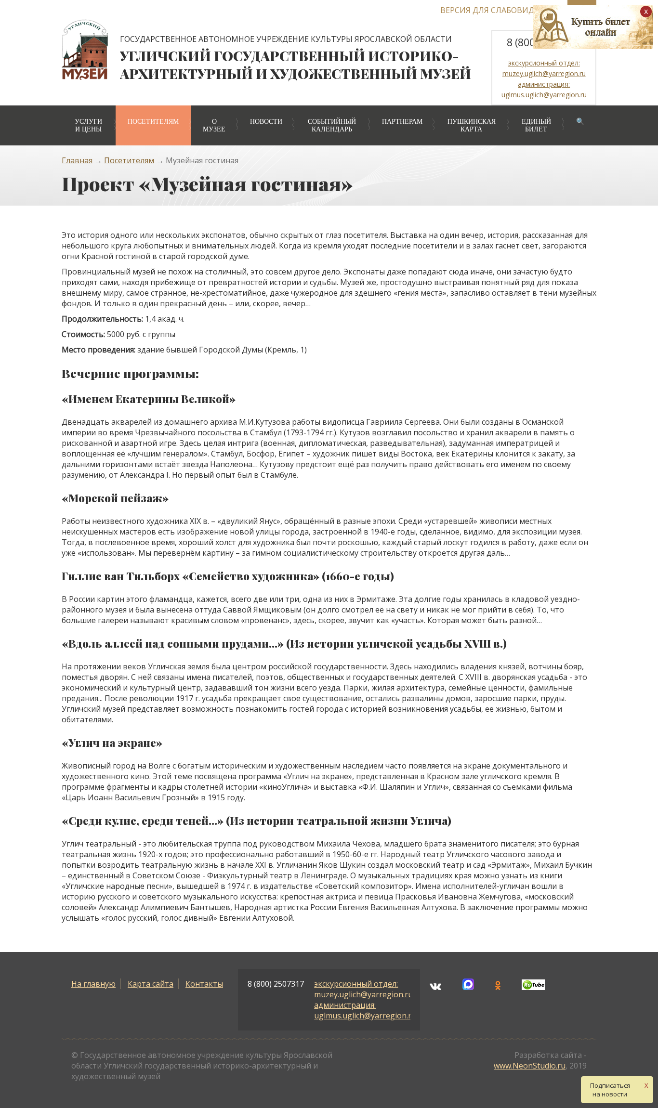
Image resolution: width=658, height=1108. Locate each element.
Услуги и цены (88, 125)
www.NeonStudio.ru (530, 1065)
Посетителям (153, 121)
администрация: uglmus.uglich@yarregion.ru (365, 1010)
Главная (77, 160)
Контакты (204, 983)
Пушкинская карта (471, 125)
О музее (214, 125)
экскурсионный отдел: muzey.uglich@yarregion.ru (363, 989)
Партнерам (402, 121)
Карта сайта (150, 983)
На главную (93, 983)
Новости (266, 121)
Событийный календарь (332, 125)
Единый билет (536, 125)
